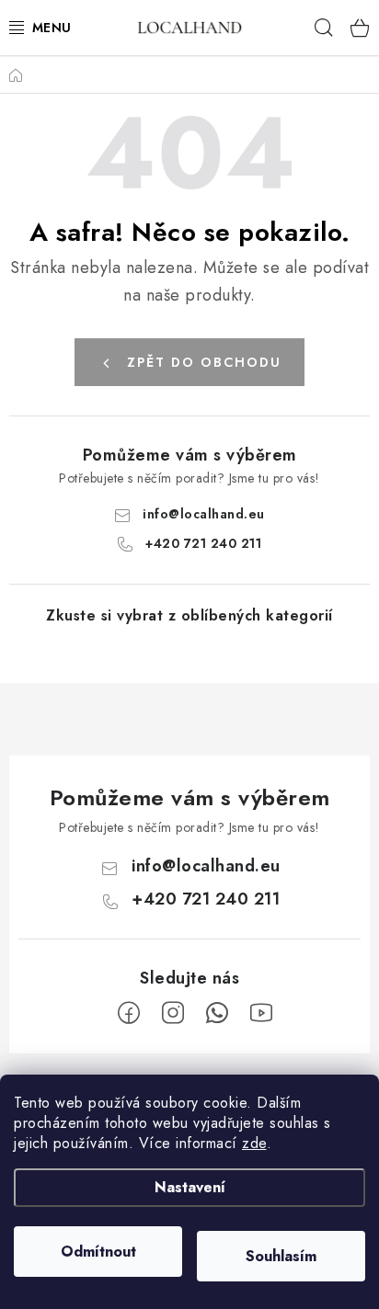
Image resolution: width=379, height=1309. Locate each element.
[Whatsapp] (217, 1013)
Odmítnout (98, 1251)
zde (254, 1143)
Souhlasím (281, 1256)
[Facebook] (129, 1013)
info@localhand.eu (204, 514)
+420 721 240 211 (203, 543)
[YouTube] (261, 1013)
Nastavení (190, 1187)
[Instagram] (173, 1013)
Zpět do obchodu (204, 362)
